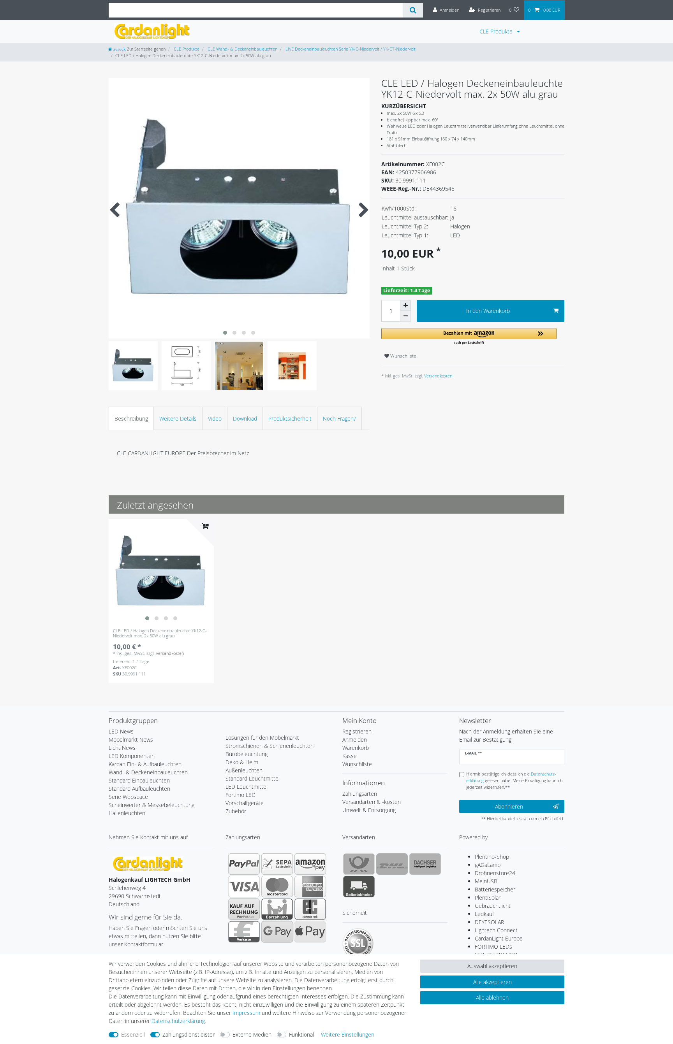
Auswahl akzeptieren (492, 966)
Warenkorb (355, 747)
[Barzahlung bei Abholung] (277, 909)
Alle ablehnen (492, 997)
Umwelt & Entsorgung (369, 810)
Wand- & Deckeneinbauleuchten (148, 772)
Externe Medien (252, 1034)
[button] (469, 337)
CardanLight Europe (499, 938)
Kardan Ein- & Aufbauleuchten (145, 764)
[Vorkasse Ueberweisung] (244, 931)
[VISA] (244, 886)
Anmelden (354, 739)
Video (215, 418)
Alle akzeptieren (492, 982)
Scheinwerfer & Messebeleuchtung (151, 805)
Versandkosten (437, 376)
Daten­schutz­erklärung (178, 1021)
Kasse (349, 756)
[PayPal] (244, 864)
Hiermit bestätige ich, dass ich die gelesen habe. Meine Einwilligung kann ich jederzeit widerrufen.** (514, 780)
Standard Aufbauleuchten (139, 788)
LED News (121, 731)
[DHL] (392, 864)
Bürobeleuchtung (247, 754)
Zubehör (236, 811)
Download (245, 418)
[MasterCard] (277, 886)
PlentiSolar (487, 897)
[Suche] (413, 10)
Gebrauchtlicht (493, 905)
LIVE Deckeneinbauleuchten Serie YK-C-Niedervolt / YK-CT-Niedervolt (350, 49)
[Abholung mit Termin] (358, 886)
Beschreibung (131, 418)
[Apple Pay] (310, 931)
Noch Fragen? (339, 418)
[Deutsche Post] (358, 864)
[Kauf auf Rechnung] (244, 909)
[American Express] (310, 886)
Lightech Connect (496, 930)
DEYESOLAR (489, 922)
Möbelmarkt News (131, 739)
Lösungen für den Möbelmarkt (262, 737)
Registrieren (357, 731)
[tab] (131, 418)
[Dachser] (425, 864)
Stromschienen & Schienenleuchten (270, 745)
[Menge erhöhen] (405, 305)
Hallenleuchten (127, 813)
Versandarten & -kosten (371, 801)
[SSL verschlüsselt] (357, 943)
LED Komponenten (132, 756)
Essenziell (133, 1034)
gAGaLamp (487, 865)
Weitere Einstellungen (347, 1034)
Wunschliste (402, 356)
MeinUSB (486, 881)
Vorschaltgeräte (245, 803)
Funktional (301, 1034)
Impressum (246, 1012)
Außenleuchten (244, 770)
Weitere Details (178, 418)
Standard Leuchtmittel (253, 778)
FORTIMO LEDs (493, 946)
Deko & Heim (242, 762)
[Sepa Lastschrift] (277, 864)
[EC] (310, 909)
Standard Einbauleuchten (139, 780)
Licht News (122, 747)
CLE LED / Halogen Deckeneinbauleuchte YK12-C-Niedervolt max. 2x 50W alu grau (160, 633)
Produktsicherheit (290, 418)
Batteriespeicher (495, 889)
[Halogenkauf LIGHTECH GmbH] (148, 863)
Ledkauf (484, 914)
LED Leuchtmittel (247, 786)
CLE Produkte (496, 31)
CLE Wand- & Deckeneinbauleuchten (241, 49)
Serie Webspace (128, 796)
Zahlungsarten (359, 793)
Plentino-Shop (492, 856)
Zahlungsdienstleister (188, 1034)
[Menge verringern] (405, 316)
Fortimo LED (240, 794)
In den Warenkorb (488, 310)
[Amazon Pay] (310, 864)
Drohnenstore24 (495, 873)
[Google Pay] (277, 931)
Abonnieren (509, 806)
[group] (161, 571)
